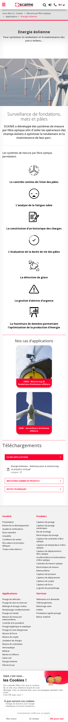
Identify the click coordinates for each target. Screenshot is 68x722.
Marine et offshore (10, 654)
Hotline (39, 609)
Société (6, 516)
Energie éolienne (9, 661)
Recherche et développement (15, 525)
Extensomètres (43, 570)
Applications (9, 593)
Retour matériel (43, 617)
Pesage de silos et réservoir (14, 602)
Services (41, 593)
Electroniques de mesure (47, 567)
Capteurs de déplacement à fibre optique (48, 552)
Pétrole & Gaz (8, 665)
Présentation (8, 522)
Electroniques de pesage (47, 535)
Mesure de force (9, 633)
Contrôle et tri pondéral (13, 623)
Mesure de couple (10, 637)
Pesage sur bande (10, 613)
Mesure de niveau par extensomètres (12, 618)
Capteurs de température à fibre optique (51, 546)
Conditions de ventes (11, 539)
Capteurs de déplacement (48, 577)
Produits (41, 516)
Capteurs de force (44, 584)
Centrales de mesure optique (49, 563)
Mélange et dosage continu (14, 606)
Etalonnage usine (44, 606)
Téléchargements (44, 602)
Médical (5, 651)
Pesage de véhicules (11, 599)
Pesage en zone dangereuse (15, 630)
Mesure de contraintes (12, 644)
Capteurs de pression (46, 574)
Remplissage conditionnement (16, 609)
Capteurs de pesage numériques (45, 527)
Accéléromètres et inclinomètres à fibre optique (50, 558)
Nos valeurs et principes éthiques (13, 544)
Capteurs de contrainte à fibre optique (49, 540)
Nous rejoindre (9, 532)
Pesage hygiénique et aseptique (16, 626)
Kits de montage (43, 531)
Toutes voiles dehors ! (12, 549)
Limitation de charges (12, 640)
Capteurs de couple (45, 581)
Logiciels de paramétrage (47, 588)
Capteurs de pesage (45, 522)
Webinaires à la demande (47, 599)
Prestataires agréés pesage (48, 613)
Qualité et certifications (12, 529)
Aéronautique (8, 647)
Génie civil (6, 658)
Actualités (6, 536)
